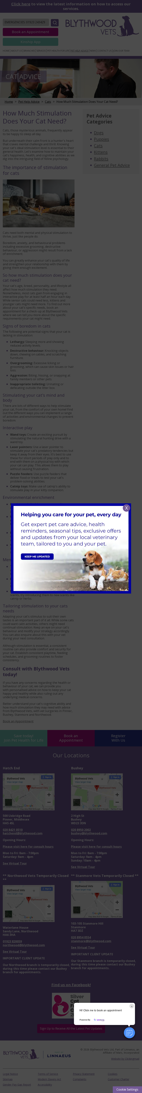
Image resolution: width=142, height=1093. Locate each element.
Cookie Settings (127, 1089)
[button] (129, 1032)
